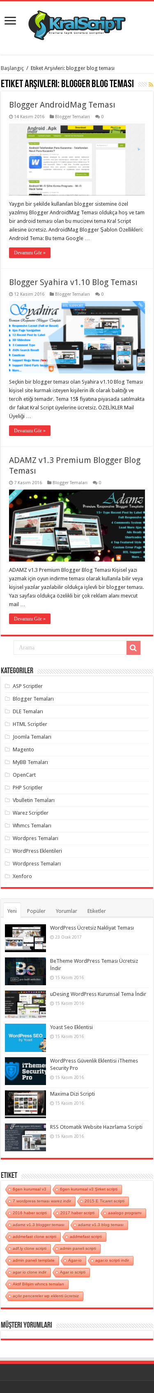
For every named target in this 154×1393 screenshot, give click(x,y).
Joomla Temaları (32, 737)
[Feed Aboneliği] (151, 84)
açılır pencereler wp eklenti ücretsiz (46, 1296)
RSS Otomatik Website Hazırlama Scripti (96, 1127)
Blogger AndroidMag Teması (62, 105)
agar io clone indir (29, 1272)
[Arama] (133, 648)
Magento (23, 749)
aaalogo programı (125, 1213)
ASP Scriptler (28, 686)
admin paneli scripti (78, 1248)
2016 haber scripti (30, 1213)
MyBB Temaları (30, 762)
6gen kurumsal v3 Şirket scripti (88, 1189)
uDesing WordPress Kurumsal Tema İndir (98, 994)
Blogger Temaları (72, 116)
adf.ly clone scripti (29, 1248)
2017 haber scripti (77, 1213)
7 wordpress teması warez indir (42, 1201)
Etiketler (96, 911)
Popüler (36, 911)
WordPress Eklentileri (37, 851)
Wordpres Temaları (35, 838)
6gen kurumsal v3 (29, 1189)
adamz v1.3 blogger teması (38, 1224)
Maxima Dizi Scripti (72, 1094)
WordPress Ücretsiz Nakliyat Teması (92, 928)
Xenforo (22, 876)
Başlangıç (12, 68)
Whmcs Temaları (32, 825)
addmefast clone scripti (34, 1236)
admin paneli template (34, 1260)
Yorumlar (66, 911)
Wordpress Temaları (37, 864)
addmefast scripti (86, 1236)
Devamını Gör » (30, 253)
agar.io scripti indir (112, 1260)
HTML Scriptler (30, 724)
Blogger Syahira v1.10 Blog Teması (73, 282)
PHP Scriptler (28, 787)
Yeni (12, 911)
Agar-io (75, 1260)
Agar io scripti (72, 1272)
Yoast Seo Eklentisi (71, 1027)
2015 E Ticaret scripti (104, 1201)
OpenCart (24, 775)
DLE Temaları (28, 711)
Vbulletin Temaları (34, 800)
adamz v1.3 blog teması (101, 1224)
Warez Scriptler (30, 813)
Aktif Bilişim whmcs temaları (38, 1284)
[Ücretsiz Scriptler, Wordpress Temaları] (77, 23)
